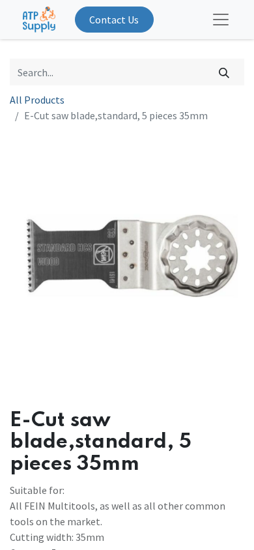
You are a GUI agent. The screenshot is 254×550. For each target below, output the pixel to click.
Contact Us (114, 19)
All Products (37, 99)
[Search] (224, 72)
